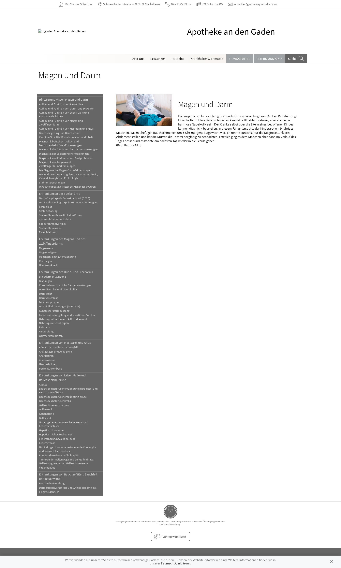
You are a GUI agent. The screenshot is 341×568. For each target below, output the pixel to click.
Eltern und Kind (269, 58)
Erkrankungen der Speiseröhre (59, 194)
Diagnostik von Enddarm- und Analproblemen (66, 158)
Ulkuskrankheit (48, 265)
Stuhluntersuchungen (52, 182)
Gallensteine (46, 413)
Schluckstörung (48, 211)
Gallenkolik (45, 409)
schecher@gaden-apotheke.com (255, 4)
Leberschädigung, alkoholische (57, 439)
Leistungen (158, 58)
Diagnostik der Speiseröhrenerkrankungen (64, 153)
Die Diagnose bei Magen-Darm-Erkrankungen (65, 170)
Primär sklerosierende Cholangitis (59, 455)
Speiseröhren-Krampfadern (55, 219)
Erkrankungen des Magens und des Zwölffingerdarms (62, 241)
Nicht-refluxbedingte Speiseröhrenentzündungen (68, 202)
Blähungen (45, 281)
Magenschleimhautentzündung (57, 256)
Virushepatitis (47, 467)
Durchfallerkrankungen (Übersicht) (59, 306)
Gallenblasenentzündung (54, 405)
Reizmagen (45, 261)
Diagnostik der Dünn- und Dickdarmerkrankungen (68, 149)
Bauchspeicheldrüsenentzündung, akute (63, 397)
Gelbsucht (45, 418)
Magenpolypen (48, 252)
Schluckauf (45, 207)
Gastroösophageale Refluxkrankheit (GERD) (64, 198)
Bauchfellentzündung (52, 483)
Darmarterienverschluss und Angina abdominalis (67, 487)
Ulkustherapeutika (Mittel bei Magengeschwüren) (67, 186)
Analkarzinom (47, 360)
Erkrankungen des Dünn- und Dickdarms (66, 272)
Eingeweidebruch (49, 492)
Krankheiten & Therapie (207, 58)
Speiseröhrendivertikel (52, 224)
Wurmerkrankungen (51, 336)
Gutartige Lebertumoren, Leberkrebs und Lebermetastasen (63, 424)
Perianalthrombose (50, 368)
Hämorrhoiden (47, 364)
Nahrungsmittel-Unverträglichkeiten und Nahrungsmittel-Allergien (63, 321)
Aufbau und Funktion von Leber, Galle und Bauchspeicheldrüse (64, 114)
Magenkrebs (46, 248)
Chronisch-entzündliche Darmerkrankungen (65, 285)
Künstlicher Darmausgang (54, 311)
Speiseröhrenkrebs (50, 228)
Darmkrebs (45, 294)
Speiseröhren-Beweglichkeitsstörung (60, 215)
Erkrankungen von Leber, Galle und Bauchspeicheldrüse (62, 377)
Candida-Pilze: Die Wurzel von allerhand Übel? (66, 137)
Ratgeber (178, 58)
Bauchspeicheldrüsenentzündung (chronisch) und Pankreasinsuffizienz (68, 390)
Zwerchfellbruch (48, 232)
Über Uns (138, 58)
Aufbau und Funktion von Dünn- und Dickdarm (66, 108)
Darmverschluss (48, 298)
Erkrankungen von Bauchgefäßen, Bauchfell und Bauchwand (68, 476)
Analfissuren (46, 355)
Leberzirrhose (47, 443)
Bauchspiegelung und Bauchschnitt (60, 133)
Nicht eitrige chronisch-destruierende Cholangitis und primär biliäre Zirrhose (67, 449)
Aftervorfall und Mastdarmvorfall (58, 347)
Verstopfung (46, 331)
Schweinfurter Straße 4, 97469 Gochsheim (131, 4)
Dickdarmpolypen (49, 302)
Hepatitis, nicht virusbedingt (55, 434)
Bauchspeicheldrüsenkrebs (55, 401)
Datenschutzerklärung (175, 563)
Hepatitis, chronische (51, 430)
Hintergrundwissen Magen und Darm (63, 99)
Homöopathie (239, 58)
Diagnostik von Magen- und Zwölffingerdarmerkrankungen (57, 164)
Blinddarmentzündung (52, 276)
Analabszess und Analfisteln (55, 351)
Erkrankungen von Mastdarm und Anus (65, 342)
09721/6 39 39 (181, 4)
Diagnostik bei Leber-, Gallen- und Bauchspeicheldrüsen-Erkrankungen (60, 143)
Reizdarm (44, 327)
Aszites (43, 384)
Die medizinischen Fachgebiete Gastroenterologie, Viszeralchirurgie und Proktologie (68, 176)
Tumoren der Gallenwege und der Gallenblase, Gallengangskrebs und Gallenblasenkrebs (66, 461)
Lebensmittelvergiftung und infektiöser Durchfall (67, 315)
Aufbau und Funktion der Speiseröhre (61, 104)
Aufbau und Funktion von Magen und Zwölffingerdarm (61, 122)
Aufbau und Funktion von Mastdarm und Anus (66, 128)
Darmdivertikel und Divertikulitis (58, 289)
